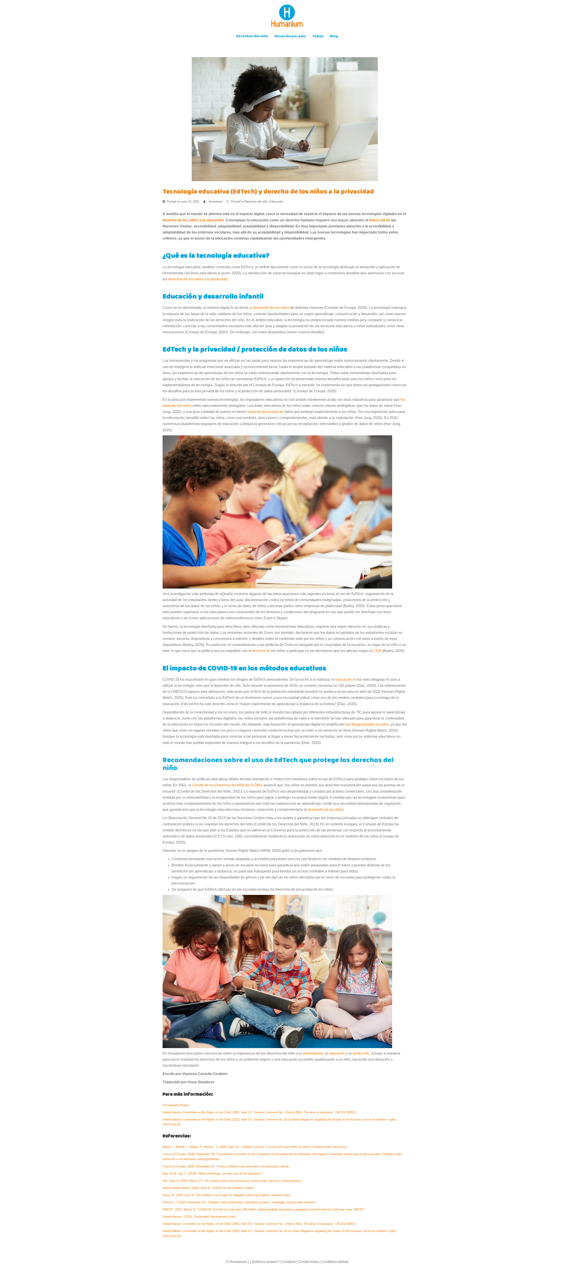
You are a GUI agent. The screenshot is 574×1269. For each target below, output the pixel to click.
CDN (377, 651)
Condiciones (308, 1262)
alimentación (313, 1053)
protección (361, 1053)
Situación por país (290, 37)
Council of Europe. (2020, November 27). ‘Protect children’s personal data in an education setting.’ (227, 1166)
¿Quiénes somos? (264, 1262)
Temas (318, 37)
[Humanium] (287, 17)
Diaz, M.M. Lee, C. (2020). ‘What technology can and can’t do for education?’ (213, 1173)
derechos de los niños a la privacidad (197, 279)
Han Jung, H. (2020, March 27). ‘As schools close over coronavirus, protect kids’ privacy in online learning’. (233, 1180)
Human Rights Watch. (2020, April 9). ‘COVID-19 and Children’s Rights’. (210, 1188)
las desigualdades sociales (367, 724)
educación (337, 1053)
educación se (346, 679)
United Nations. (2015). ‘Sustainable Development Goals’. (201, 1216)
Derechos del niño (252, 37)
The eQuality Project (176, 1105)
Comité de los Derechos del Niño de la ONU (227, 785)
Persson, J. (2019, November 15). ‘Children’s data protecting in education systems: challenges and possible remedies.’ (240, 1202)
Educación (276, 201)
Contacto (288, 1262)
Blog (334, 37)
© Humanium (236, 1262)
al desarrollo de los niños (269, 308)
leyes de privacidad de (265, 412)
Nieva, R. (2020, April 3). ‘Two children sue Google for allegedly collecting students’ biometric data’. (227, 1195)
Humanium (216, 201)
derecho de (261, 651)
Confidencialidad (334, 1262)
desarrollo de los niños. (326, 809)
